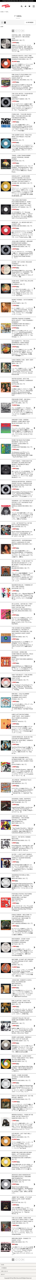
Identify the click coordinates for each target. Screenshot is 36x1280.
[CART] (29, 6)
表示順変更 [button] (30, 22)
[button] (21, 6)
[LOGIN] (25, 6)
